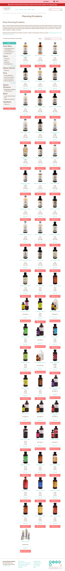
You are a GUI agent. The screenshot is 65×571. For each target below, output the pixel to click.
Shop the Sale (53, 4)
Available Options (26, 321)
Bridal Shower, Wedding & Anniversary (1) (9, 90)
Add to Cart (26, 66)
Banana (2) (6, 62)
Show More (13, 66)
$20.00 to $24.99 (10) (9, 80)
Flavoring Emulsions (41, 13)
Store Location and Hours (24, 564)
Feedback (20, 567)
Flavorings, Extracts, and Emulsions (29, 13)
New (25, 9)
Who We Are (21, 561)
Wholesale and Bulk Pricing (24, 563)
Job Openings (36, 564)
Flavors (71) (7, 104)
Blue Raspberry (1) (8, 64)
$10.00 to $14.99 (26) (9, 77)
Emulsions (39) (7, 53)
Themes (21, 9)
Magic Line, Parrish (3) (9, 99)
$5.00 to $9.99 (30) (8, 75)
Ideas (33, 9)
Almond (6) (6, 58)
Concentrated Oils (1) (9, 51)
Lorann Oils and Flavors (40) (9, 96)
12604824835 (6, 565)
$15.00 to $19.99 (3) (8, 79)
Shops (4, 13)
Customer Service (37, 563)
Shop (16, 9)
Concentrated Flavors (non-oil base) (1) (9, 49)
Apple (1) (6, 60)
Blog (34, 567)
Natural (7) (6, 70)
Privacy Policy (36, 565)
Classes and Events (22, 565)
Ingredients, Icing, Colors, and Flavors (13, 13)
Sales (29, 9)
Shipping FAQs (36, 561)
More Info (25, 63)
